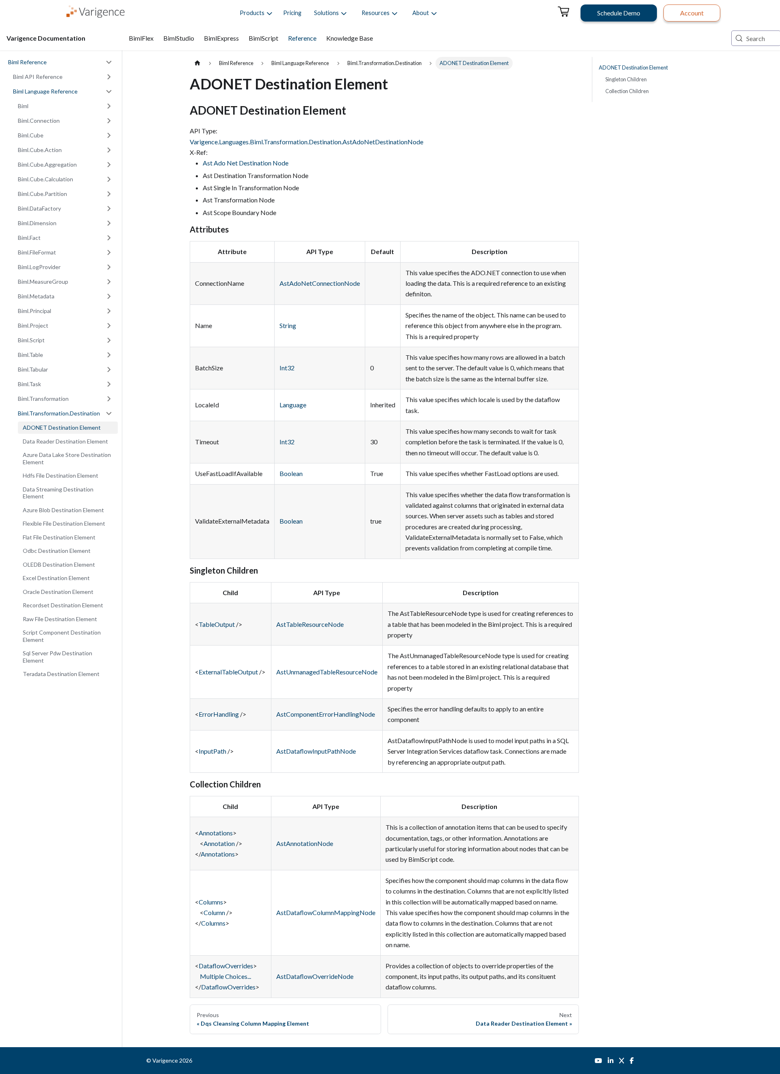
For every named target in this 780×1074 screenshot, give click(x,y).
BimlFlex (141, 38)
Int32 (287, 368)
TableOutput (217, 624)
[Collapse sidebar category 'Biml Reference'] (109, 62)
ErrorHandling (219, 714)
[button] (252, 13)
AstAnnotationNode (304, 843)
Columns (211, 902)
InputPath (212, 751)
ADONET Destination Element (633, 67)
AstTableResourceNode (310, 624)
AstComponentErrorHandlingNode (325, 714)
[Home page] (197, 63)
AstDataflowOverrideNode (314, 976)
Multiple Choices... (225, 976)
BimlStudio (178, 38)
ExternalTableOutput (228, 672)
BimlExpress (221, 38)
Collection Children (627, 91)
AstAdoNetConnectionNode (320, 283)
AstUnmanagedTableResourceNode (326, 672)
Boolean (291, 473)
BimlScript (263, 38)
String (288, 325)
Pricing (292, 12)
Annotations (216, 833)
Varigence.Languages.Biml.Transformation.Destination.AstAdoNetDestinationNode (306, 142)
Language (293, 405)
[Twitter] (621, 1060)
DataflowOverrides (226, 966)
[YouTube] (598, 1060)
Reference (302, 38)
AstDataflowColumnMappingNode (325, 912)
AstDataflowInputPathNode (316, 751)
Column (214, 912)
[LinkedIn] (610, 1060)
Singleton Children (626, 79)
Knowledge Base (349, 38)
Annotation (219, 843)
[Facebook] (632, 1060)
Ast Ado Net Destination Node (245, 163)
